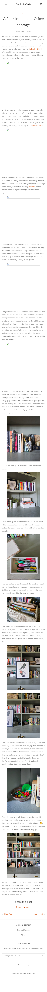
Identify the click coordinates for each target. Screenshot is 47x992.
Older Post (8, 914)
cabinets (32, 187)
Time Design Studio (29, 973)
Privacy (27, 965)
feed (23, 14)
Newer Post (38, 914)
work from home (36, 126)
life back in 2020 (35, 49)
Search (20, 965)
